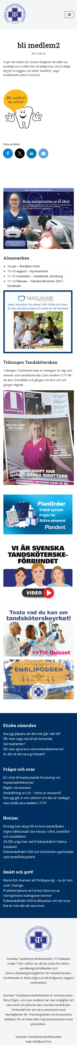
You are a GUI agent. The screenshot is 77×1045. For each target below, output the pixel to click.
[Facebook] (8, 153)
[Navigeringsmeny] (69, 14)
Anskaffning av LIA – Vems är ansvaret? (32, 793)
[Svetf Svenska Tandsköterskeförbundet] (15, 14)
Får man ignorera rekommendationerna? (33, 749)
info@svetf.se (41, 1041)
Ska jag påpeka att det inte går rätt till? (32, 734)
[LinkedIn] (32, 153)
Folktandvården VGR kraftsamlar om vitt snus (36, 901)
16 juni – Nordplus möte (23, 266)
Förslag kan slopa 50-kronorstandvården (33, 826)
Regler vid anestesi (17, 787)
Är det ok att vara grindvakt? (24, 754)
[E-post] (43, 153)
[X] (20, 153)
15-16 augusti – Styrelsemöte (27, 271)
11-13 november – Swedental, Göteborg (35, 276)
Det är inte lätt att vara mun (23, 906)
